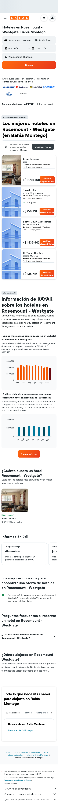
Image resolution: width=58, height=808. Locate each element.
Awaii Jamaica (31, 158)
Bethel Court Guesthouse (37, 221)
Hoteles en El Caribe (39, 752)
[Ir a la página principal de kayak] (19, 18)
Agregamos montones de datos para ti (24, 793)
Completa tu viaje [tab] (45, 712)
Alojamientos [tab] (13, 712)
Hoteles (24, 752)
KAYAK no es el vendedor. (17, 788)
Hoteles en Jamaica (14, 755)
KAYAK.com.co (12, 752)
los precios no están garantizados (17, 780)
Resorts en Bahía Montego (20, 730)
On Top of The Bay (33, 252)
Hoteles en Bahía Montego (37, 755)
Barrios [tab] (28, 712)
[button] (5, 17)
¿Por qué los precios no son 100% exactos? (26, 799)
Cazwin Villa (29, 190)
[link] (29, 454)
